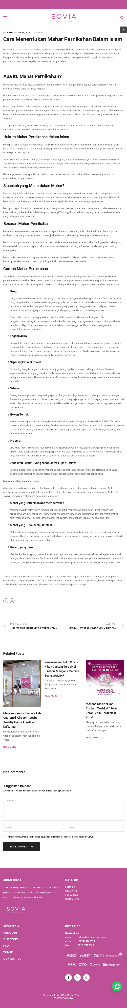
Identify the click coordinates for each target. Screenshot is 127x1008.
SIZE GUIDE (10, 933)
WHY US (8, 952)
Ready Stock (72, 894)
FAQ (6, 946)
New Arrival (71, 890)
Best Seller (70, 886)
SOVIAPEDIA (11, 926)
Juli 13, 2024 (24, 32)
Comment (38, 32)
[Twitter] (12, 600)
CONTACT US (12, 959)
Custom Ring (72, 898)
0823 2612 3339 (85, 945)
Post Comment (19, 846)
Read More (9, 747)
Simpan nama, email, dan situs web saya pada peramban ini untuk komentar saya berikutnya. (50, 837)
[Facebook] (5, 600)
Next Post (96, 625)
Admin (10, 32)
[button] (117, 986)
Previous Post (37, 625)
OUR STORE (10, 939)
